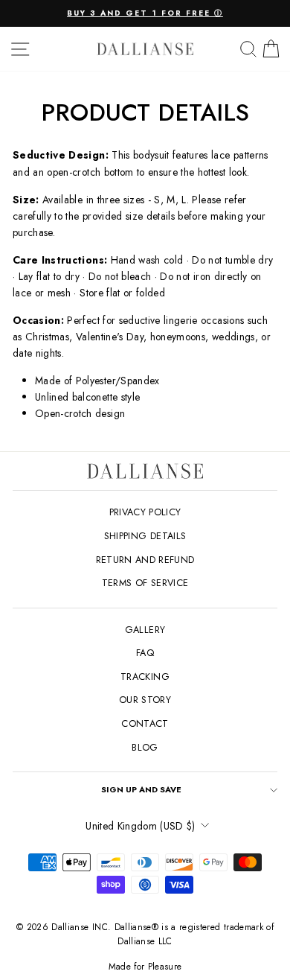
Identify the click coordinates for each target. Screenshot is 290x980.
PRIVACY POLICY (145, 512)
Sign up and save (141, 789)
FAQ (145, 653)
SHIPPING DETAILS (145, 536)
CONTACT (144, 723)
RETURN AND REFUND (145, 560)
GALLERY (145, 630)
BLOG (145, 747)
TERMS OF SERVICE (145, 583)
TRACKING (145, 676)
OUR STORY (145, 700)
